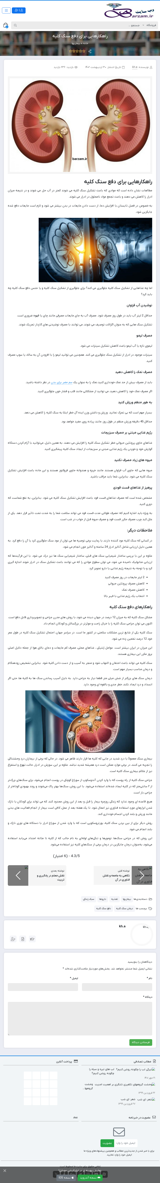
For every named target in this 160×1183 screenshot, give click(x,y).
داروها (102, 899)
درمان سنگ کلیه (124, 908)
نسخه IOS (65, 1178)
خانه (85, 43)
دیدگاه (147, 997)
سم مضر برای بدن (61, 382)
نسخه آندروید (88, 1178)
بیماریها (76, 43)
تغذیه (114, 899)
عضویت (107, 1143)
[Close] (4, 1171)
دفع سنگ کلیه (103, 908)
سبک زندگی (88, 899)
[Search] (15, 25)
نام (149, 978)
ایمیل (74, 978)
